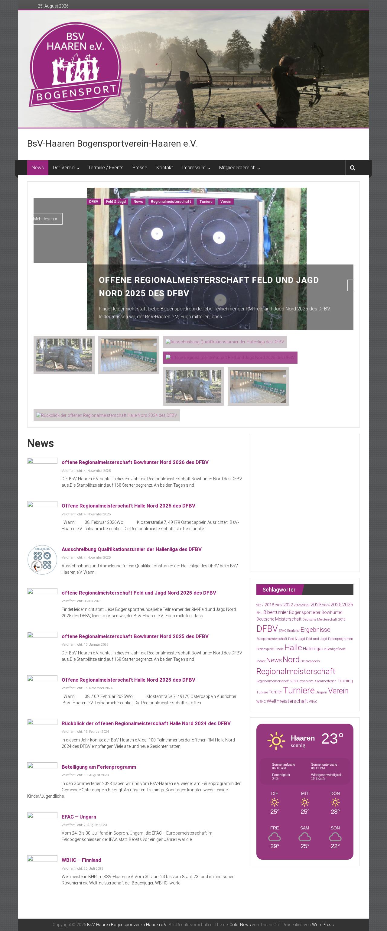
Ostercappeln (310, 661)
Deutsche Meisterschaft (278, 619)
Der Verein (64, 167)
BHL (259, 613)
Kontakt (164, 167)
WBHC (261, 702)
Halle (293, 647)
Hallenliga (312, 648)
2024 (326, 605)
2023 (316, 605)
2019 (278, 605)
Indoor (260, 661)
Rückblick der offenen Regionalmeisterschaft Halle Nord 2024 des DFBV (146, 723)
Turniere (299, 690)
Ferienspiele (265, 649)
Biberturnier (275, 612)
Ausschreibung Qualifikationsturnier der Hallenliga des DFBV (132, 549)
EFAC (282, 631)
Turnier (275, 691)
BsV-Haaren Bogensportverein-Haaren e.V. (112, 143)
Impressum (194, 167)
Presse (139, 167)
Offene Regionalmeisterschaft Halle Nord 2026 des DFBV (128, 506)
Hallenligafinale (334, 649)
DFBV (40, 201)
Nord (291, 659)
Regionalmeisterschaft (118, 201)
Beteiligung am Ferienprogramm (99, 767)
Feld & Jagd (63, 201)
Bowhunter (331, 612)
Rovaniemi (306, 681)
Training (345, 680)
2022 (288, 604)
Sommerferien (326, 681)
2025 (335, 605)
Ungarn (321, 692)
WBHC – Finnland (81, 860)
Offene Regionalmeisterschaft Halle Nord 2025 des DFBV (128, 680)
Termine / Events (105, 167)
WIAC (313, 702)
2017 (260, 605)
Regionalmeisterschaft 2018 (277, 681)
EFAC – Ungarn (79, 817)
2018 (269, 604)
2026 (347, 605)
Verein (172, 201)
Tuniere (152, 201)
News (38, 167)
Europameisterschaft (271, 639)
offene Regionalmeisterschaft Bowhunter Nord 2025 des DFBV (135, 636)
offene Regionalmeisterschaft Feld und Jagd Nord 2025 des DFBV (139, 593)
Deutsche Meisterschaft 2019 (324, 619)
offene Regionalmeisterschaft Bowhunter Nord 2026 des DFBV (135, 462)
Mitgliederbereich (237, 167)
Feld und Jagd (316, 639)
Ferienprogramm (340, 639)
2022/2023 (302, 605)
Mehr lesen (310, 285)
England (293, 631)
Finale (279, 649)
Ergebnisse (315, 629)
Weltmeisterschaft (287, 701)
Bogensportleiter (304, 612)
